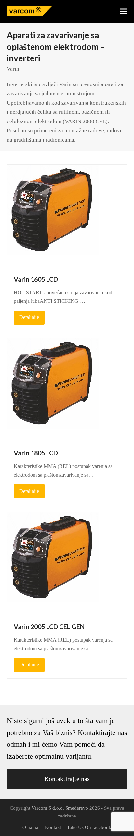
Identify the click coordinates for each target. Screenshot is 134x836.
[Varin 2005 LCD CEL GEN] (56, 563)
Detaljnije (29, 317)
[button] (123, 11)
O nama (30, 827)
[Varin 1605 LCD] (56, 216)
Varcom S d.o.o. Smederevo (60, 808)
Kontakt (53, 827)
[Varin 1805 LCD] (56, 389)
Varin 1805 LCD (36, 453)
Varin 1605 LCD (36, 279)
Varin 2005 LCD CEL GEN (49, 626)
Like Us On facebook (89, 827)
